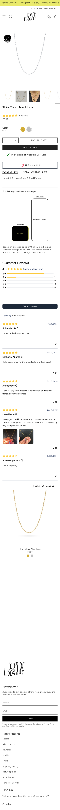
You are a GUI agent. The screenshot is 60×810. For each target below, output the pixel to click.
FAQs (5, 760)
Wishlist (6, 755)
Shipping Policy (10, 766)
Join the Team (9, 777)
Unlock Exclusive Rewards (44, 8)
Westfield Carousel (22, 796)
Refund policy (9, 771)
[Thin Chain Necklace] (30, 518)
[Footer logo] (14, 669)
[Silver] (32, 555)
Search (6, 738)
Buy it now (30, 147)
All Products (8, 744)
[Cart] (55, 17)
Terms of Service (12, 726)
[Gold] (28, 555)
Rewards (6, 749)
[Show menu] (4, 17)
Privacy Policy (49, 724)
